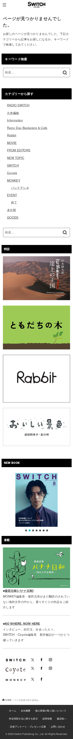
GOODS (12, 217)
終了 (14, 202)
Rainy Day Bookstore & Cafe (27, 128)
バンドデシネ (20, 187)
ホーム (12, 710)
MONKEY (13, 180)
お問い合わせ (58, 726)
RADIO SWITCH (18, 105)
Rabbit (11, 135)
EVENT (12, 195)
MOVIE (12, 143)
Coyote (12, 173)
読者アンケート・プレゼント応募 (28, 726)
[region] (36, 502)
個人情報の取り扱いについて (50, 710)
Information (15, 120)
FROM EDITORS (18, 150)
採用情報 (47, 718)
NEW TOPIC (15, 158)
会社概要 (25, 710)
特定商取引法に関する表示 (23, 718)
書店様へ (61, 718)
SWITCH (13, 165)
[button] (26, 530)
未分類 (11, 210)
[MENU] (4, 5)
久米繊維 (13, 112)
